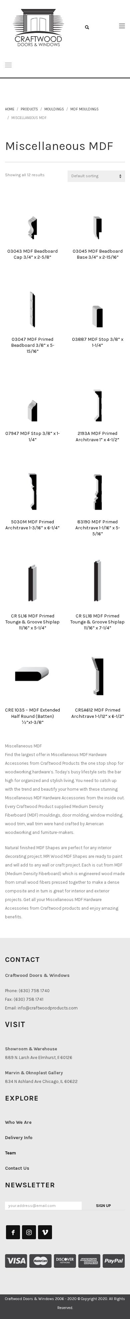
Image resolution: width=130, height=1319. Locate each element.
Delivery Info (18, 1137)
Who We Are (18, 1122)
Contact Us (17, 1168)
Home (9, 109)
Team (10, 1152)
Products (29, 109)
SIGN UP (103, 1205)
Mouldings (54, 109)
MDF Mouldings (84, 109)
